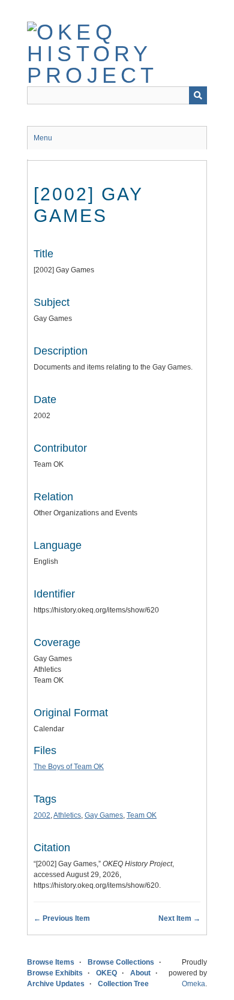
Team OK (142, 815)
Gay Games (104, 815)
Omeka (193, 984)
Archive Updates (56, 984)
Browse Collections (121, 962)
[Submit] (198, 95)
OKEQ (106, 973)
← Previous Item (62, 918)
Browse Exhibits (55, 973)
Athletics (67, 815)
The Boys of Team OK (69, 766)
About (140, 973)
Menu (43, 138)
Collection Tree (123, 984)
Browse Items (50, 962)
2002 (42, 815)
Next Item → (179, 918)
